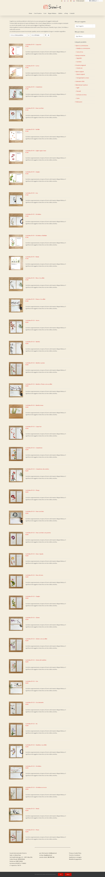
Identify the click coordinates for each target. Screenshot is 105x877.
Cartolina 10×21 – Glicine (33, 617)
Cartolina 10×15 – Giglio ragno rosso (36, 150)
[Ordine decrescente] (28, 35)
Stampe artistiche (80, 55)
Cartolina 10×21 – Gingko (33, 596)
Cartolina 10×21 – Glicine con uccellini (36, 639)
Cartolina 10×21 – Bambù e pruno (35, 363)
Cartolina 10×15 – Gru (32, 193)
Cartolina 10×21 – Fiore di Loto (34, 575)
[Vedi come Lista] (48, 35)
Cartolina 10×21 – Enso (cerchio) (35, 511)
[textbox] (85, 26)
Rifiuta (68, 874)
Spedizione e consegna (75, 857)
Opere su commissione (82, 45)
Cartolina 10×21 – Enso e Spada (34, 554)
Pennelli (78, 91)
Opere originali (80, 71)
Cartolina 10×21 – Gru (32, 681)
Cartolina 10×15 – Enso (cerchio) (35, 108)
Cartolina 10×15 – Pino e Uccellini (35, 278)
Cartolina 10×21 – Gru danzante (35, 702)
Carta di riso (79, 52)
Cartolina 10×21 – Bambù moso (34, 405)
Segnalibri (79, 58)
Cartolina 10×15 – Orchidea (33, 214)
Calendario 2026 (80, 81)
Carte (77, 98)
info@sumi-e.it (53, 853)
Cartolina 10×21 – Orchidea (33, 766)
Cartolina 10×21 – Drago (32, 490)
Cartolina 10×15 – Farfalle (33, 129)
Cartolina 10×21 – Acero (32, 320)
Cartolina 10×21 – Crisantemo (34, 448)
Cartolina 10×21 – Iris (31, 723)
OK (60, 874)
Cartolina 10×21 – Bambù (33, 341)
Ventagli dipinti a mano (82, 78)
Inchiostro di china (81, 95)
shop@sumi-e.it (48, 855)
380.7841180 (51, 857)
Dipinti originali (80, 74)
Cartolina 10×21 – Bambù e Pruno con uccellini (39, 384)
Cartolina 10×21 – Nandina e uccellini (36, 745)
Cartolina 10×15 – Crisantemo (34, 87)
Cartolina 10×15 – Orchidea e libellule (36, 235)
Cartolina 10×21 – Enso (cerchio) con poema (38, 532)
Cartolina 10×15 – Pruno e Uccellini (35, 299)
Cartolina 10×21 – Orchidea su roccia (36, 787)
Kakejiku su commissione (83, 48)
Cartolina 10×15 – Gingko (33, 172)
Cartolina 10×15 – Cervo (32, 66)
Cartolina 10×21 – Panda (32, 808)
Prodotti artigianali (81, 65)
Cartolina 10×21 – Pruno (32, 830)
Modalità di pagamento (75, 859)
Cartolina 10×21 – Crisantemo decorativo (37, 469)
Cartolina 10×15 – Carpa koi (33, 44)
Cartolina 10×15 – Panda (32, 257)
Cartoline (78, 62)
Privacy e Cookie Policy (75, 853)
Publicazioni (79, 102)
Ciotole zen (79, 68)
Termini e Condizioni (74, 855)
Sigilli (77, 88)
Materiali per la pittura (82, 85)
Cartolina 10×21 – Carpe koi (33, 426)
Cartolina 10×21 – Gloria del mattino (36, 660)
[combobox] (85, 26)
